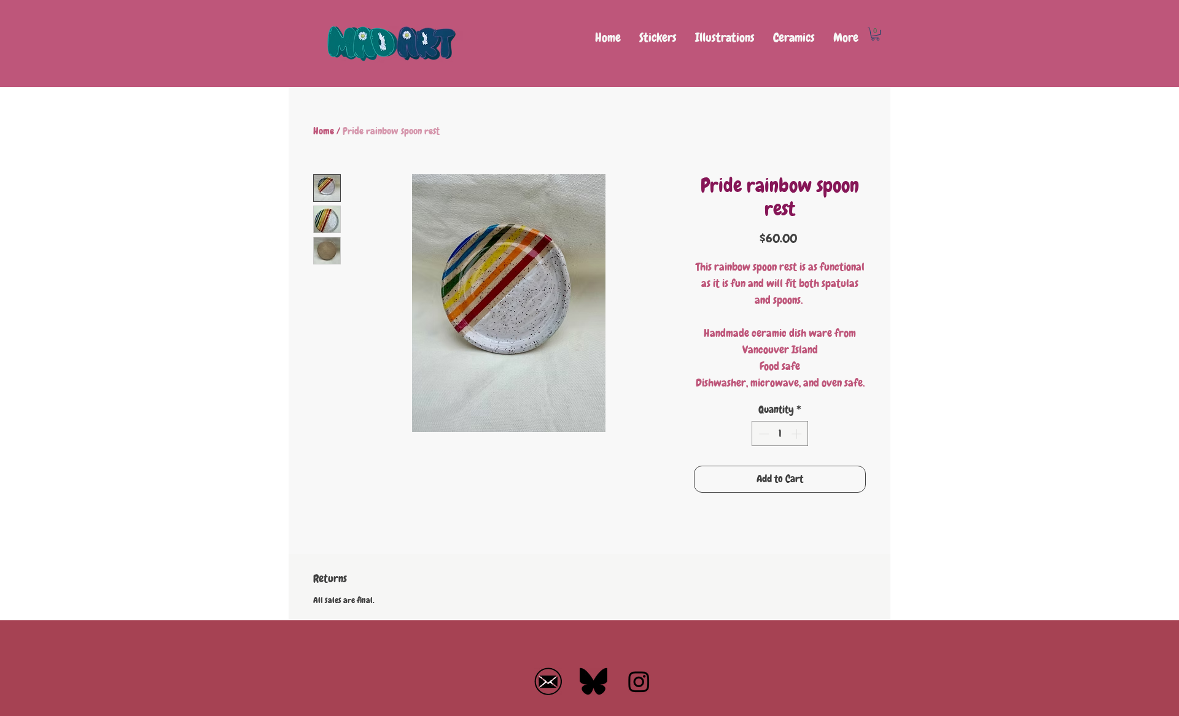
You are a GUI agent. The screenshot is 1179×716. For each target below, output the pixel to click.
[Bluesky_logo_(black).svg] (593, 681)
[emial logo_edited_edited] (548, 681)
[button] (875, 34)
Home (323, 131)
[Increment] (797, 434)
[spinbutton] (780, 434)
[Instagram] (639, 681)
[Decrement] (762, 434)
